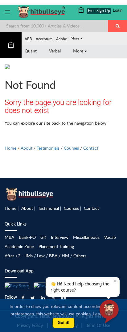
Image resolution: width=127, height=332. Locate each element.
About (26, 148)
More (75, 37)
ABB (28, 38)
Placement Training (56, 246)
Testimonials (48, 148)
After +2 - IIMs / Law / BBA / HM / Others (45, 256)
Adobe (61, 38)
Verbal (55, 51)
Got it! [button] (63, 323)
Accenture (44, 38)
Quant (31, 51)
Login (117, 11)
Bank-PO (27, 237)
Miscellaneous (86, 237)
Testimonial (48, 208)
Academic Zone (19, 246)
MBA (9, 237)
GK (43, 237)
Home (10, 148)
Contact (90, 148)
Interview (59, 237)
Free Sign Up (99, 11)
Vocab (110, 237)
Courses (71, 148)
